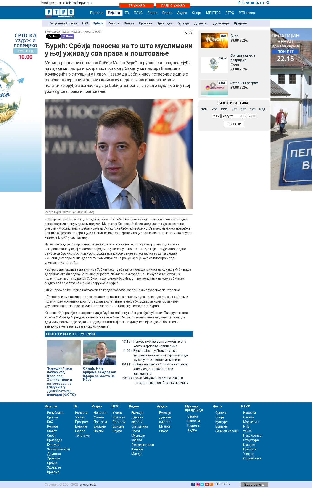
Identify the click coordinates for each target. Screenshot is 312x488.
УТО (214, 109)
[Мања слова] (186, 32)
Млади (136, 454)
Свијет (129, 23)
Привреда (164, 23)
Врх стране (253, 484)
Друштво (201, 23)
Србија (98, 23)
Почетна (96, 13)
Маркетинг (251, 422)
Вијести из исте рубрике (71, 334)
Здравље (54, 467)
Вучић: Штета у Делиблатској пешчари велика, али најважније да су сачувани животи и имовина (155, 355)
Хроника (145, 23)
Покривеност (253, 435)
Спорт (196, 13)
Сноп (234, 36)
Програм (81, 422)
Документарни (142, 444)
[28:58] (214, 40)
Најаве (80, 431)
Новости (81, 413)
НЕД (262, 109)
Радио (153, 13)
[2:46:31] (214, 87)
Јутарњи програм (244, 83)
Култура (183, 23)
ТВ (127, 13)
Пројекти (249, 449)
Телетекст (82, 435)
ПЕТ (243, 109)
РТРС (230, 13)
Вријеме (240, 23)
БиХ (85, 23)
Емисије (81, 426)
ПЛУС (138, 13)
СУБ (252, 109)
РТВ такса (247, 13)
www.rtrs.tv (88, 484)
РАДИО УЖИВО (173, 6)
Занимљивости (58, 449)
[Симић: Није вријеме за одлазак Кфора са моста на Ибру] (99, 351)
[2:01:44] (214, 64)
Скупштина (139, 426)
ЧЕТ (234, 109)
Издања (193, 425)
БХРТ (218, 484)
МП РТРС (213, 13)
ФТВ (227, 484)
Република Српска (63, 23)
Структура (251, 440)
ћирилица (84, 3)
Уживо (80, 417)
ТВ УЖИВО (137, 6)
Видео (167, 13)
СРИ (224, 109)
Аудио (182, 13)
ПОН (204, 109)
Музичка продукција (194, 408)
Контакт (249, 444)
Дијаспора (221, 23)
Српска (220, 413)
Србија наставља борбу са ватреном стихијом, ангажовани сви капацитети (155, 369)
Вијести (114, 13)
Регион (113, 23)
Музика (164, 426)
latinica (71, 3)
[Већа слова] (191, 32)
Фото (217, 406)
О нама (192, 416)
